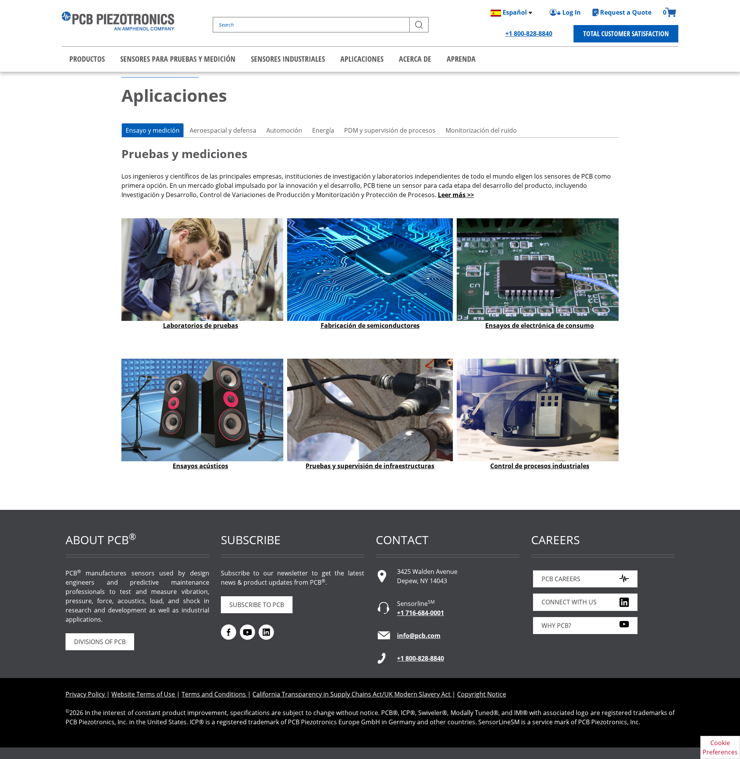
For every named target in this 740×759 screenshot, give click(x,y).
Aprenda (461, 59)
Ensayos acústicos (200, 466)
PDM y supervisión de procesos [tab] (390, 130)
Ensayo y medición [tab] (153, 130)
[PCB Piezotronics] (118, 21)
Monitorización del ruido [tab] (481, 130)
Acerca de (415, 59)
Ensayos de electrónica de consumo (539, 325)
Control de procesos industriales (539, 466)
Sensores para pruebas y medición (177, 59)
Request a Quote (625, 12)
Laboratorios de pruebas (200, 325)
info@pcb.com (419, 635)
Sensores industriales (288, 59)
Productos (87, 59)
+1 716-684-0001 (420, 613)
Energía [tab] (323, 130)
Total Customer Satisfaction (626, 33)
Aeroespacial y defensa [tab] (223, 130)
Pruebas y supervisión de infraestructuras (370, 466)
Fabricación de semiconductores (370, 325)
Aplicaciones (361, 59)
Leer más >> (456, 195)
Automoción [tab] (284, 130)
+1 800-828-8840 (528, 33)
